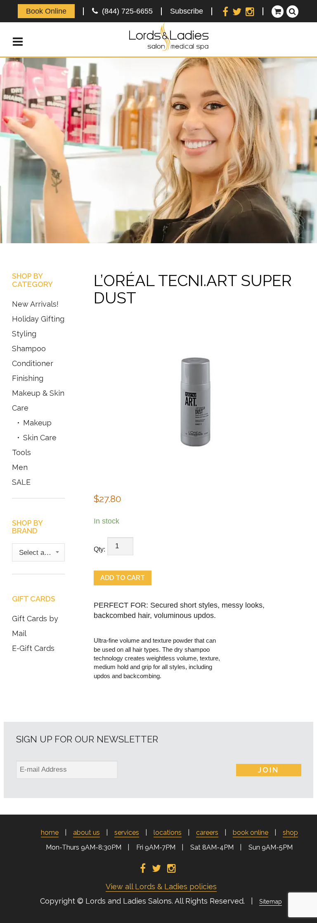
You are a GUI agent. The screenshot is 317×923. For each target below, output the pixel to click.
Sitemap (270, 901)
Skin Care (40, 437)
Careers (207, 832)
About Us (86, 832)
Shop (290, 832)
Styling (24, 333)
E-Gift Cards (33, 648)
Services (126, 832)
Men (20, 467)
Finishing (27, 378)
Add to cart (122, 578)
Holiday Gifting (38, 319)
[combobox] (38, 552)
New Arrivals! (35, 304)
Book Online (46, 11)
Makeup (37, 422)
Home (50, 832)
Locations (168, 832)
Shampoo (29, 348)
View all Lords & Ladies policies (161, 886)
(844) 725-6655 (125, 11)
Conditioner (32, 363)
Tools (21, 452)
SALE (21, 482)
